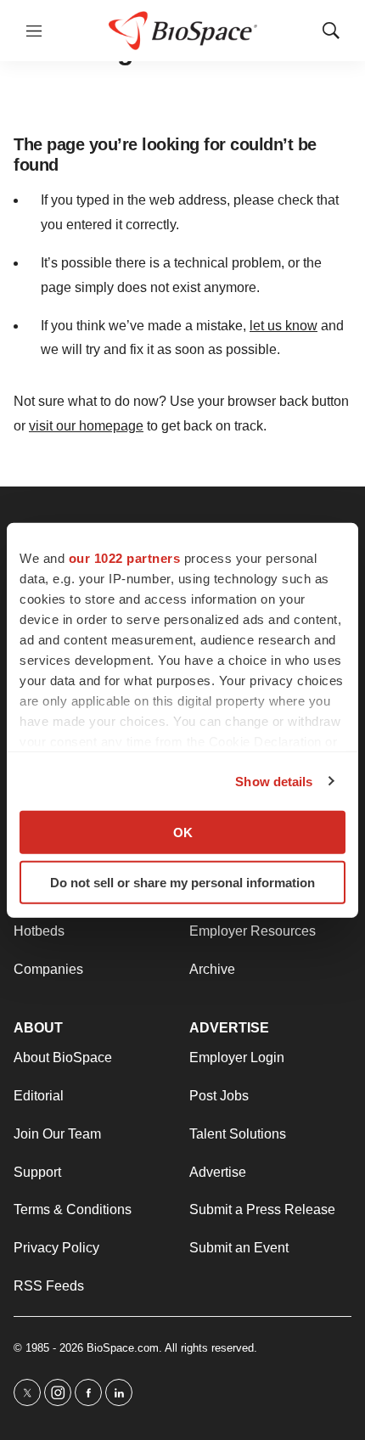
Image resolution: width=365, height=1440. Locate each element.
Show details (273, 780)
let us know (283, 325)
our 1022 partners (125, 558)
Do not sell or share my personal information (182, 882)
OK (183, 832)
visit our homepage (86, 426)
